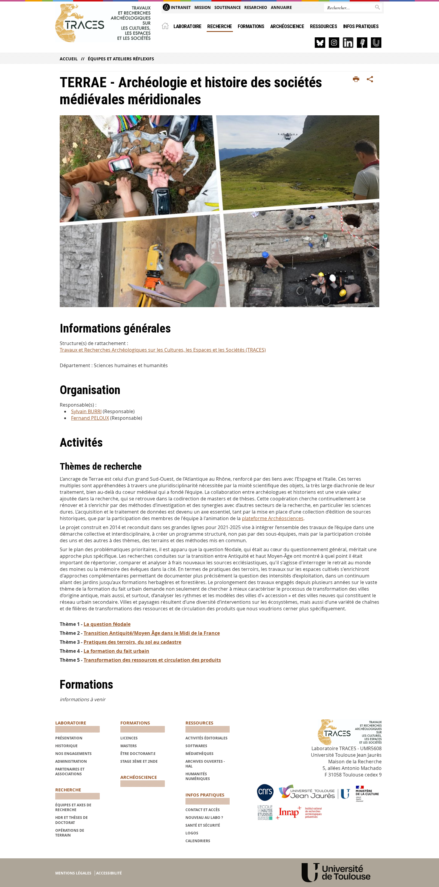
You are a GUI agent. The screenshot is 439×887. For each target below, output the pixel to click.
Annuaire (281, 7)
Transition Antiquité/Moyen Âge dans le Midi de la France (152, 633)
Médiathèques (199, 753)
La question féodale (107, 624)
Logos (191, 833)
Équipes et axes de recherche (73, 807)
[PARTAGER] (370, 79)
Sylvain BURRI (86, 411)
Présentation (68, 738)
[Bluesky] (320, 42)
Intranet (180, 7)
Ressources (323, 26)
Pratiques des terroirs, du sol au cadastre (132, 642)
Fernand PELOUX (90, 418)
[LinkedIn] (348, 42)
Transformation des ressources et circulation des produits (152, 660)
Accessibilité (109, 873)
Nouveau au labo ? (204, 817)
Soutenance (227, 7)
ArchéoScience (287, 26)
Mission (202, 7)
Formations (251, 26)
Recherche (219, 26)
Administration (71, 761)
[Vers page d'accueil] (103, 23)
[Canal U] (376, 42)
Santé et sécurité (202, 825)
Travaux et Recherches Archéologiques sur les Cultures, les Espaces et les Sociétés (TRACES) (163, 350)
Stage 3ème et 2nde (139, 761)
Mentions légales (73, 873)
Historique (66, 745)
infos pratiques (360, 26)
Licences (129, 738)
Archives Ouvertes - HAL (205, 764)
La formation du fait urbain (116, 651)
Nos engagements (73, 753)
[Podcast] (362, 42)
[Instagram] (334, 42)
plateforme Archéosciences (272, 518)
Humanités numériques (197, 776)
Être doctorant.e (138, 753)
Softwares (196, 745)
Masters (128, 745)
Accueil (69, 59)
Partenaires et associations (70, 771)
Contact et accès (202, 809)
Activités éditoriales (206, 738)
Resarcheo (255, 7)
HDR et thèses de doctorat (71, 820)
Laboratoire (187, 26)
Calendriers (197, 840)
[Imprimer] (356, 79)
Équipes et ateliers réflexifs (121, 59)
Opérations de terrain (69, 833)
